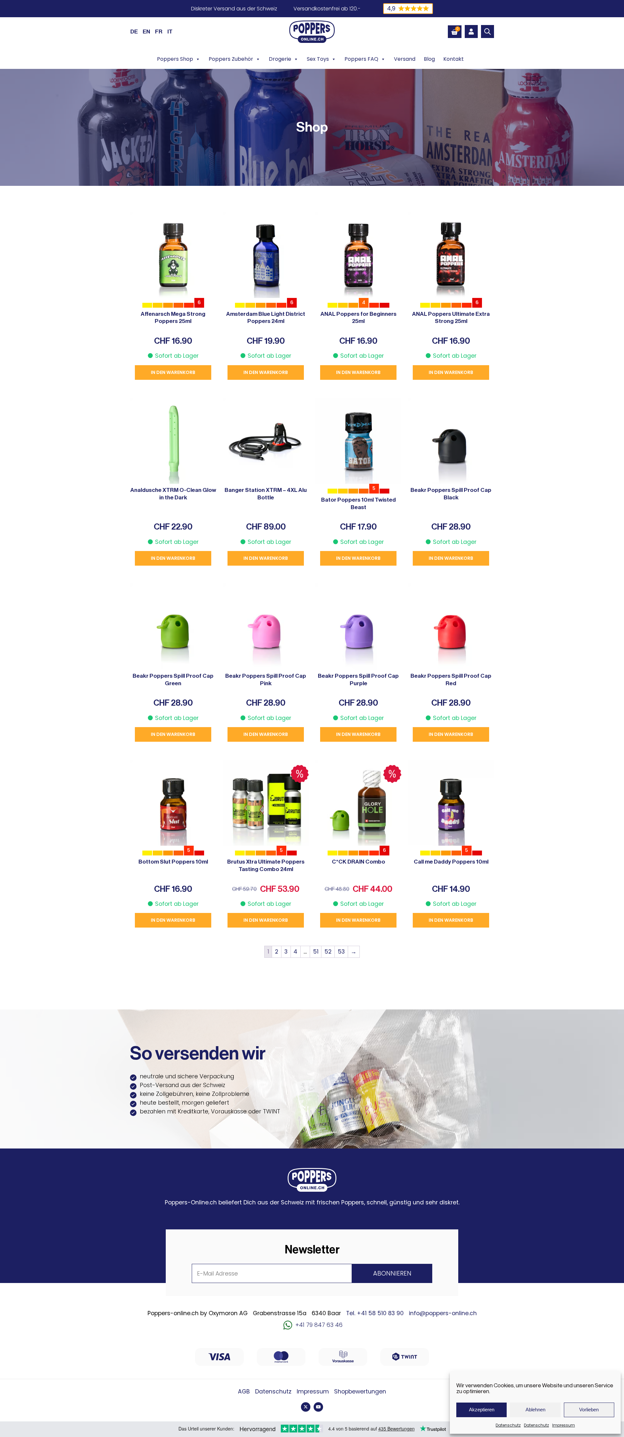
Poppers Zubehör (231, 59)
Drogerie (280, 59)
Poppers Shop (175, 59)
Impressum (563, 1425)
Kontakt (453, 59)
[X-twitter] (305, 1407)
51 (315, 952)
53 (341, 952)
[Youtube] (318, 1407)
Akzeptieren (481, 1409)
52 (328, 952)
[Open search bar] (487, 31)
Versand (404, 59)
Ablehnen (535, 1409)
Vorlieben (589, 1409)
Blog (429, 59)
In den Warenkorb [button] (173, 372)
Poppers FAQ (361, 59)
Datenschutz (508, 1425)
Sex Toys (318, 59)
